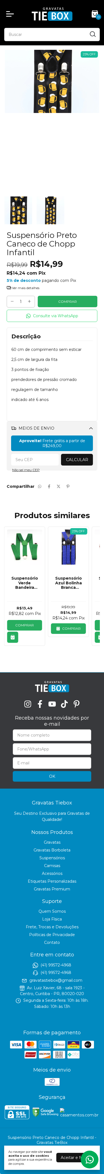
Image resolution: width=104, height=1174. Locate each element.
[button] (52, 316)
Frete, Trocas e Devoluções (52, 926)
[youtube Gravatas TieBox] (52, 704)
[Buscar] (92, 34)
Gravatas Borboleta (52, 850)
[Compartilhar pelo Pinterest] (68, 486)
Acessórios (52, 873)
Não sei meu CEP (26, 470)
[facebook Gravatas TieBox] (40, 704)
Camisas (52, 865)
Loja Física (52, 919)
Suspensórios (52, 857)
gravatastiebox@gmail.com (55, 980)
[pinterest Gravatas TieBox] (76, 704)
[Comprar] (12, 637)
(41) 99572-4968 (55, 965)
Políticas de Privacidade (52, 934)
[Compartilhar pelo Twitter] (58, 486)
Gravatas (52, 842)
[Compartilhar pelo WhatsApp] (39, 486)
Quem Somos (52, 911)
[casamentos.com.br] (79, 1115)
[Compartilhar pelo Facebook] (49, 486)
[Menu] (11, 14)
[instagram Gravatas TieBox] (28, 704)
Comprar (24, 625)
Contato (52, 942)
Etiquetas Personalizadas (52, 881)
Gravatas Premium (52, 889)
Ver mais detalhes (25, 288)
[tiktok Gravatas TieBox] (64, 704)
